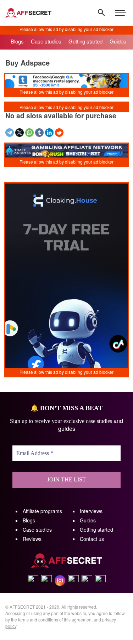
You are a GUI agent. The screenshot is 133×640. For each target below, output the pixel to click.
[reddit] (59, 132)
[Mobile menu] (120, 12)
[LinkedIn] (49, 132)
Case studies (37, 529)
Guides (88, 520)
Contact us (92, 538)
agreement (82, 619)
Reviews (32, 538)
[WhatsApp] (29, 132)
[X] (19, 132)
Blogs (29, 520)
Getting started (96, 529)
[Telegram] (9, 132)
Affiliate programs (42, 511)
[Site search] (101, 13)
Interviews (91, 511)
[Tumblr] (39, 132)
